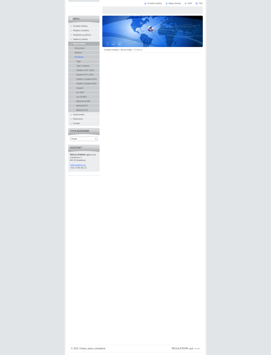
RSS (190, 3)
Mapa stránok (175, 3)
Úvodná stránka (111, 50)
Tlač (201, 3)
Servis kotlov (126, 50)
